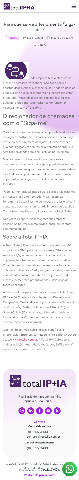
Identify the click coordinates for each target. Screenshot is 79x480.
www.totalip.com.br (24, 339)
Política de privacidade (39, 475)
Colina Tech (51, 470)
